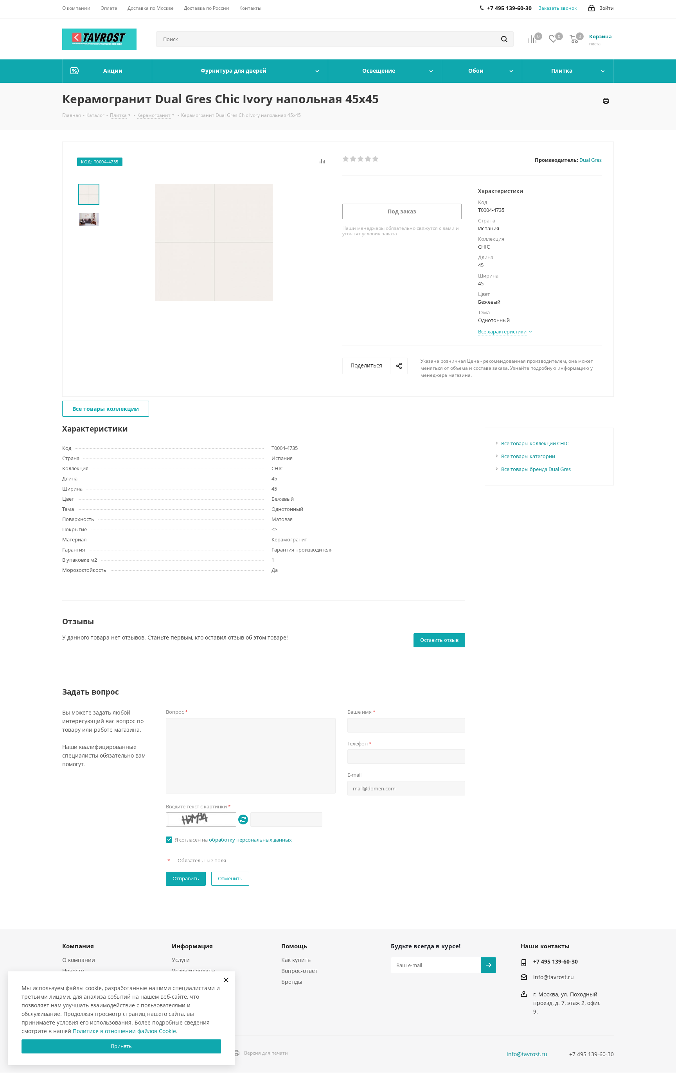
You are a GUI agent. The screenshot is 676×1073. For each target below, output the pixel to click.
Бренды (291, 981)
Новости (73, 970)
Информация (192, 946)
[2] (353, 159)
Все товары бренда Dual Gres (536, 469)
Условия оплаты (194, 970)
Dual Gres (590, 159)
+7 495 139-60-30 (555, 961)
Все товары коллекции (105, 408)
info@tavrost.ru (553, 977)
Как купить (296, 960)
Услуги (181, 960)
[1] (346, 159)
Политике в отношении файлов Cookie (124, 1031)
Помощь (294, 946)
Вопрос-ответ (299, 970)
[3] (361, 159)
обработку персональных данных (250, 839)
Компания (78, 946)
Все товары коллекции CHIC (535, 443)
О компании (78, 960)
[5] (375, 159)
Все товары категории (528, 456)
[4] (368, 159)
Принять (121, 1046)
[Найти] (504, 39)
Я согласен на (233, 839)
